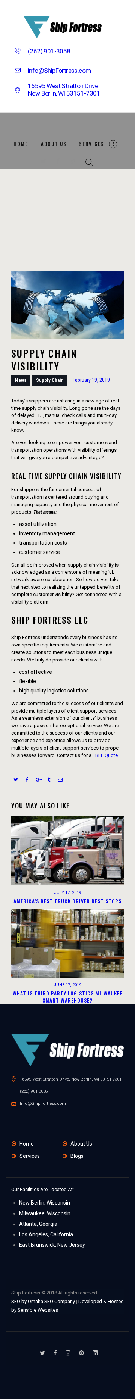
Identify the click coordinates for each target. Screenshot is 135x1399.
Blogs (77, 1156)
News (21, 380)
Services (30, 1156)
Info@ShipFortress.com (43, 1103)
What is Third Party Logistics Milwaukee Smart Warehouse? (67, 997)
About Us (81, 1144)
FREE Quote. (106, 755)
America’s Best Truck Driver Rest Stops (68, 900)
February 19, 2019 (91, 380)
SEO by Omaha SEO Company (43, 1301)
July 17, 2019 (67, 892)
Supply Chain (50, 380)
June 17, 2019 (67, 984)
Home (27, 1144)
